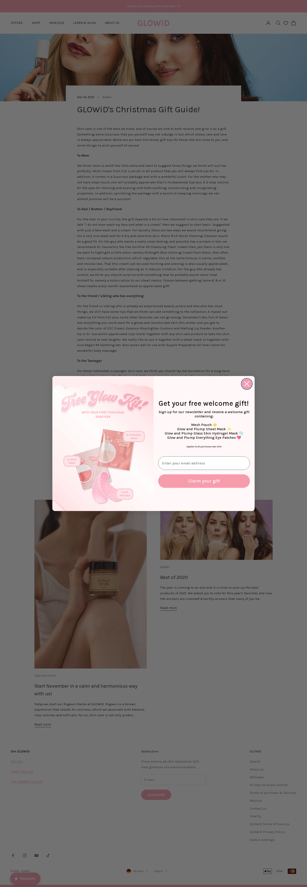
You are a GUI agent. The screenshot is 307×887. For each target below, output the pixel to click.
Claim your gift (204, 481)
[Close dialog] (246, 383)
